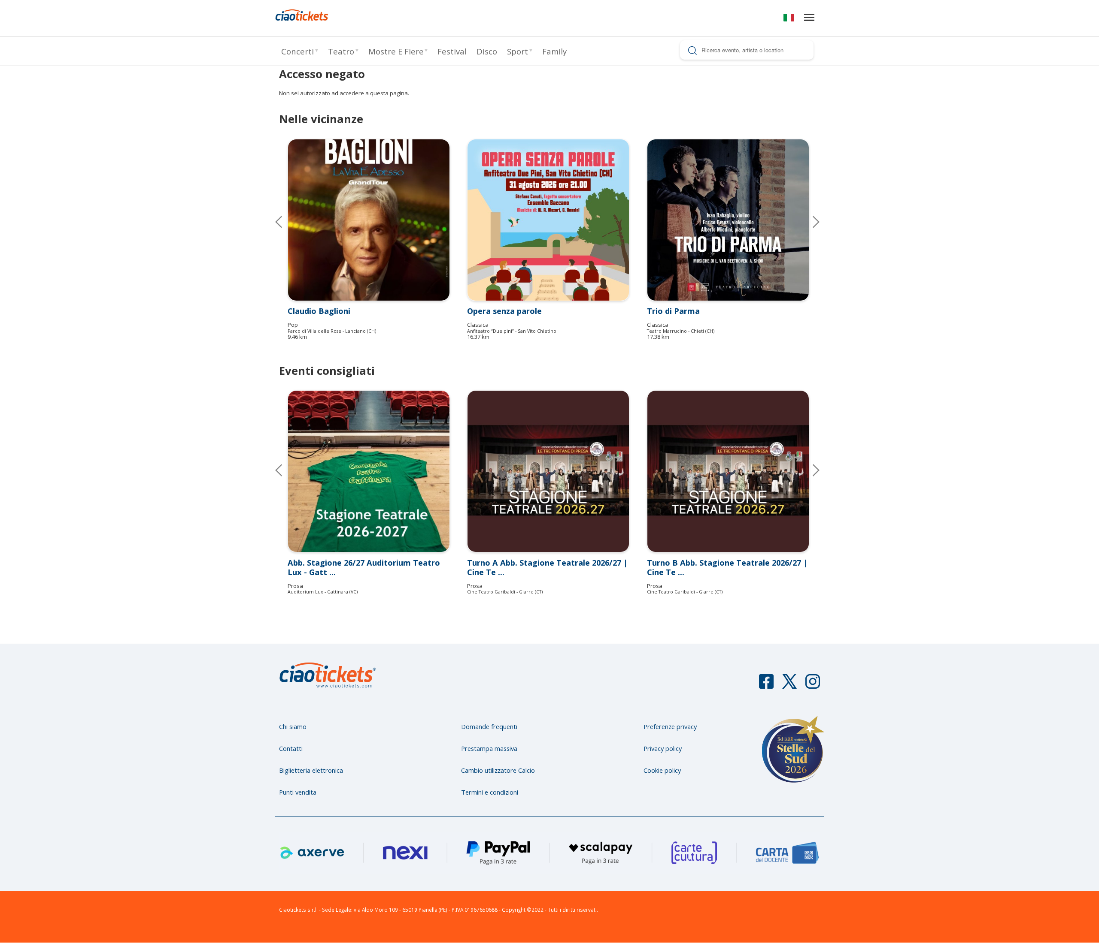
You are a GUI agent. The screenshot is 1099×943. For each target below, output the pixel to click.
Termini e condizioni (489, 792)
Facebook (766, 685)
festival (452, 51)
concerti (297, 51)
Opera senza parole (504, 311)
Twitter (789, 685)
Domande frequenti (489, 726)
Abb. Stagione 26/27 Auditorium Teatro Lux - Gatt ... (364, 567)
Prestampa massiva (489, 748)
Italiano (788, 19)
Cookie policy (662, 770)
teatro (341, 51)
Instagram (812, 685)
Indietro (285, 470)
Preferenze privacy (670, 726)
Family (554, 51)
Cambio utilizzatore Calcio (498, 770)
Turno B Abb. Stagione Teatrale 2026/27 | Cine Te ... (727, 567)
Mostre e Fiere (396, 51)
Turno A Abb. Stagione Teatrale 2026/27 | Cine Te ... (547, 567)
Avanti (809, 470)
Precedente (285, 221)
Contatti (291, 748)
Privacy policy (663, 748)
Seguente (809, 221)
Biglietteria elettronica (311, 770)
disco (487, 51)
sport (517, 51)
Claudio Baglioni (319, 311)
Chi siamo (293, 726)
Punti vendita (297, 792)
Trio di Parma (673, 311)
